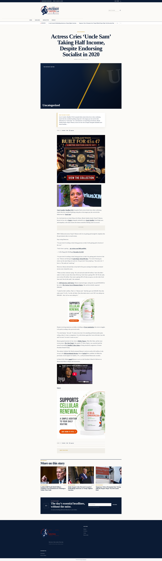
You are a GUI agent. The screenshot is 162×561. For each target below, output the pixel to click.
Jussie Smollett (90, 220)
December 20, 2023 (78, 252)
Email (67, 130)
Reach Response (83, 559)
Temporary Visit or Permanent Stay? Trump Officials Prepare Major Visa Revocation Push (78, 23)
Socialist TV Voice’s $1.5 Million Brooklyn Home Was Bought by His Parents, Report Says (115, 23)
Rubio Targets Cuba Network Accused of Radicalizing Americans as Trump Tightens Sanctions (80, 488)
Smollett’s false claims (73, 345)
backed (85, 353)
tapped (70, 359)
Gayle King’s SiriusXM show (80, 258)
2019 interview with (66, 283)
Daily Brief (117, 1)
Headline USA (69, 210)
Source (59, 388)
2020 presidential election (71, 353)
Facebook (63, 130)
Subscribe (115, 504)
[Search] (120, 10)
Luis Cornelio (61, 210)
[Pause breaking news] (120, 23)
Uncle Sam (68, 214)
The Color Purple (69, 343)
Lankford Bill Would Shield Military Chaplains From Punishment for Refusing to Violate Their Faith (52, 488)
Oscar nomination (89, 327)
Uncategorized (81, 31)
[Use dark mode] (121, 1)
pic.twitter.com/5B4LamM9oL (78, 248)
